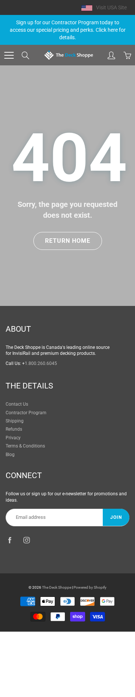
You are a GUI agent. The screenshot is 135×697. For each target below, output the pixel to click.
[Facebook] (9, 540)
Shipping (15, 421)
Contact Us (17, 404)
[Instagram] (26, 540)
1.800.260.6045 (41, 363)
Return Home (67, 240)
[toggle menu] (8, 55)
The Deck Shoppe (56, 587)
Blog (10, 454)
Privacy (13, 437)
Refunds (14, 429)
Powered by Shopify (90, 587)
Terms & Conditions (25, 446)
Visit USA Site (111, 7)
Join (116, 517)
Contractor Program (26, 412)
